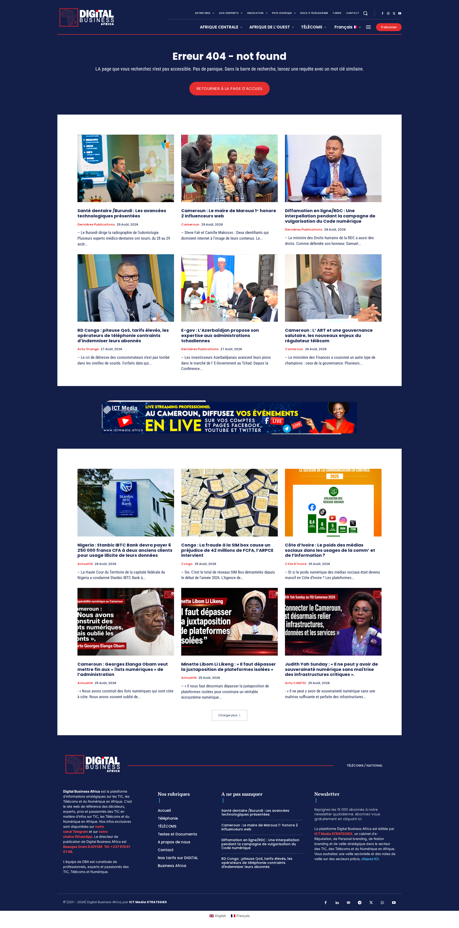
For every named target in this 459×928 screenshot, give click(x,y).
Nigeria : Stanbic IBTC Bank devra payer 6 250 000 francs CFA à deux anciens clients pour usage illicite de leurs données (124, 550)
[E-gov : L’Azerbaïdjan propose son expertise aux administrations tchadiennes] (229, 288)
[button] (365, 13)
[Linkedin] (337, 902)
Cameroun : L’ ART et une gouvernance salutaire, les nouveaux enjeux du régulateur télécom (329, 335)
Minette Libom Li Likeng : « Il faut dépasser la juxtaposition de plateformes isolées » (228, 666)
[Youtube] (400, 14)
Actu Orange (88, 349)
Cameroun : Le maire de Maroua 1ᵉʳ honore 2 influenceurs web (228, 213)
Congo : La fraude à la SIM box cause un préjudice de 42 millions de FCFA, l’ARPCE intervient (227, 550)
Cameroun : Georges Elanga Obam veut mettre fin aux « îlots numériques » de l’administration (122, 669)
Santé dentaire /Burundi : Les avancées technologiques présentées (121, 213)
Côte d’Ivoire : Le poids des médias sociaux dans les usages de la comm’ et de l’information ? (330, 550)
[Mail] (348, 902)
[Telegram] (359, 902)
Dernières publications (96, 224)
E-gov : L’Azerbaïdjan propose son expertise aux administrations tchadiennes (220, 335)
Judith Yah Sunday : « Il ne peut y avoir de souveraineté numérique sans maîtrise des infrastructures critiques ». (331, 669)
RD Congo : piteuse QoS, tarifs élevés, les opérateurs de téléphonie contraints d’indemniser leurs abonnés (123, 335)
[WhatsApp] (382, 902)
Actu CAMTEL (295, 683)
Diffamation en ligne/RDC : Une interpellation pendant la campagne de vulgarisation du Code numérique (330, 216)
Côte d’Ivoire (295, 564)
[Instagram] (388, 14)
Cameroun (190, 224)
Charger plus (227, 715)
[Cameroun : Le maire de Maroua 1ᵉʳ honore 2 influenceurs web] (229, 168)
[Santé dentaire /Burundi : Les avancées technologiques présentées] (125, 168)
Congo (187, 564)
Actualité (85, 564)
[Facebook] (382, 14)
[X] (394, 14)
